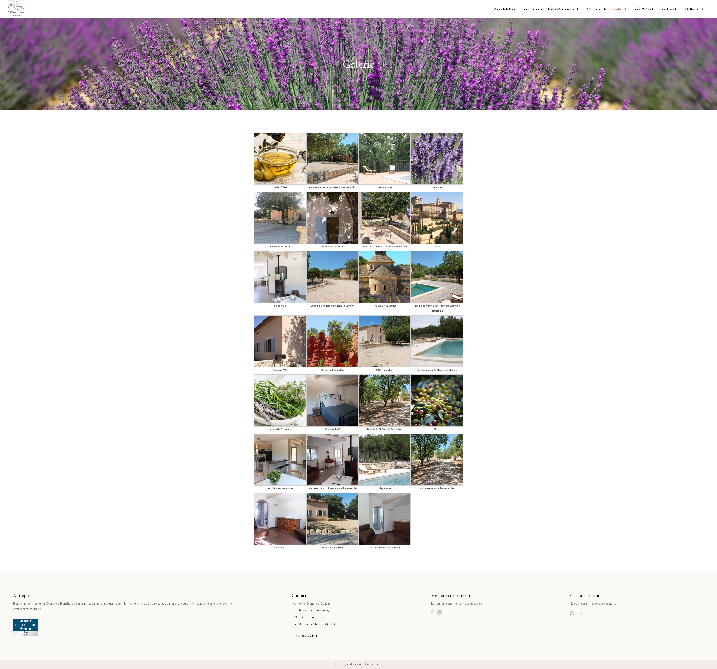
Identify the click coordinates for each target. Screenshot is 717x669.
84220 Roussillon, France (308, 617)
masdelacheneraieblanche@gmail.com (317, 624)
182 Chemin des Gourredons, (310, 610)
